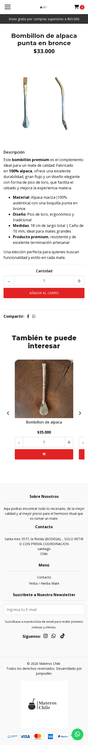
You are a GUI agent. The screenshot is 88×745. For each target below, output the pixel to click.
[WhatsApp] (53, 637)
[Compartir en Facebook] (28, 316)
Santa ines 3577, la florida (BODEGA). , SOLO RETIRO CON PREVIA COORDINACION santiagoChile (44, 546)
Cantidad (44, 270)
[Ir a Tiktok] (62, 637)
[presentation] (8, 413)
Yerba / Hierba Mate (44, 583)
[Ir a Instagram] (45, 637)
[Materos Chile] (44, 7)
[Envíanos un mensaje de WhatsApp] (77, 734)
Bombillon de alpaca (44, 422)
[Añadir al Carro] (44, 454)
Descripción (14, 152)
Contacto (44, 577)
